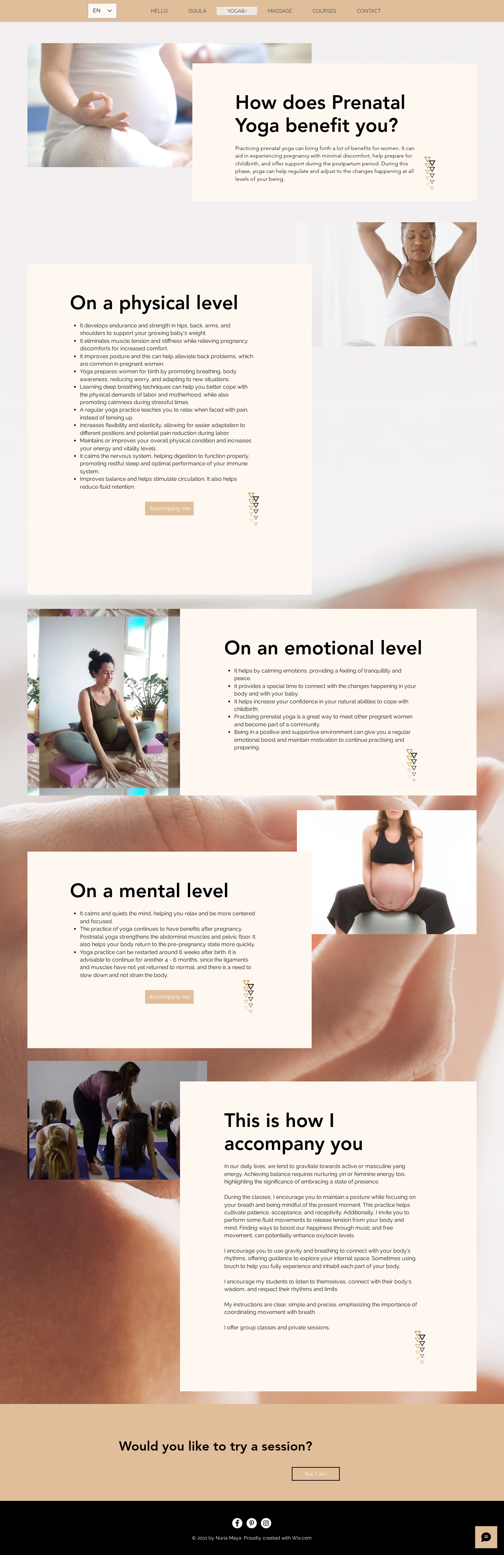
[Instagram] (266, 1523)
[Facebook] (237, 1523)
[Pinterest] (252, 1523)
